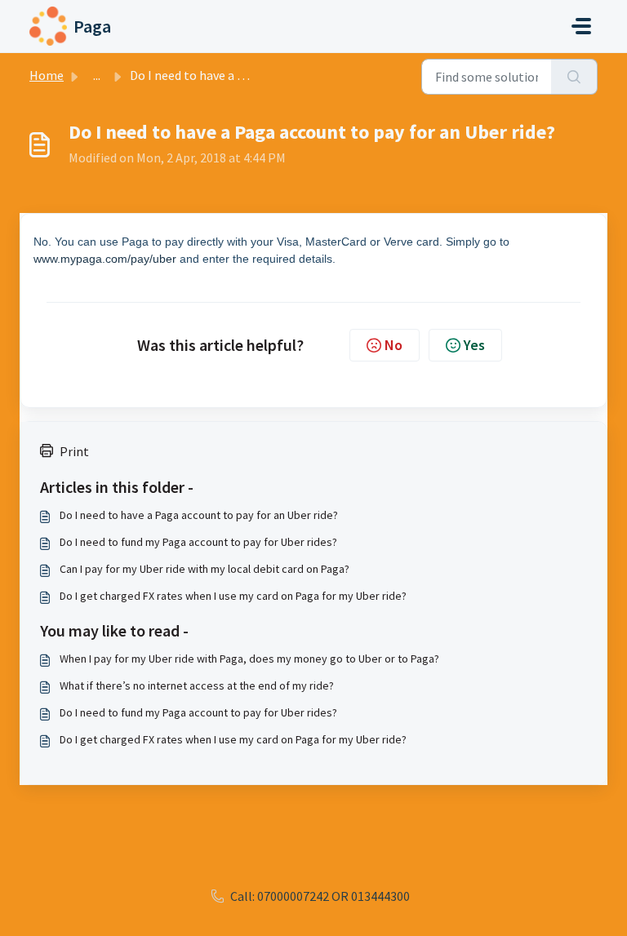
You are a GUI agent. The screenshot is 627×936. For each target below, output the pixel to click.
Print (74, 451)
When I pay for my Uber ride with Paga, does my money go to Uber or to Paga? (249, 658)
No (393, 344)
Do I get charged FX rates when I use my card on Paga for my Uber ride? (233, 595)
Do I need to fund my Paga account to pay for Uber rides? (198, 542)
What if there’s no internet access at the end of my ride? (197, 685)
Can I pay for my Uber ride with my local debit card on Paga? (204, 568)
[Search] (574, 77)
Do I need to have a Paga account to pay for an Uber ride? (199, 515)
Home (46, 75)
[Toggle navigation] (581, 26)
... (96, 75)
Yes (474, 344)
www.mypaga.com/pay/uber (104, 258)
